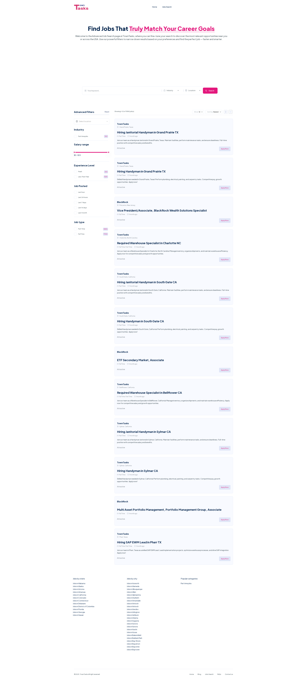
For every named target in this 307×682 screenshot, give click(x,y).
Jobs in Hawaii (78, 615)
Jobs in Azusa (132, 632)
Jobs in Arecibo (133, 609)
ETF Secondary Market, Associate (140, 360)
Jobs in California (79, 595)
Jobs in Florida (78, 609)
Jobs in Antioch (133, 603)
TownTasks (123, 123)
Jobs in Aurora (132, 624)
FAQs (219, 674)
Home (154, 7)
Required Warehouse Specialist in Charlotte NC (149, 243)
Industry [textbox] (170, 90)
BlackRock (122, 202)
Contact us (229, 674)
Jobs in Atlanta (132, 618)
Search (211, 91)
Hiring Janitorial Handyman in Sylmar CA (144, 431)
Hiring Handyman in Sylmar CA (137, 470)
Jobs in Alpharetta (134, 595)
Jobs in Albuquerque (134, 589)
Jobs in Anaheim (133, 598)
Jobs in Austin (132, 629)
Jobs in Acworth (133, 583)
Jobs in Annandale (134, 601)
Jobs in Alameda (133, 586)
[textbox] (92, 121)
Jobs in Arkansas (79, 592)
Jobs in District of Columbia (83, 606)
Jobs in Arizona (78, 589)
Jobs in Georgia (79, 612)
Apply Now (225, 149)
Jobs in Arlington (133, 612)
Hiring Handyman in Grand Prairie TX (141, 171)
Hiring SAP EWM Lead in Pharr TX (139, 542)
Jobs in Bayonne (133, 647)
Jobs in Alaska (78, 586)
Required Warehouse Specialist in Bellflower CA (149, 392)
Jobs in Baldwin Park (134, 638)
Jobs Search (167, 7)
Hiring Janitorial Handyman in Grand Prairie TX (147, 132)
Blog (199, 674)
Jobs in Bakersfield (134, 635)
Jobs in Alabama (79, 583)
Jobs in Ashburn (133, 615)
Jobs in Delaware (79, 603)
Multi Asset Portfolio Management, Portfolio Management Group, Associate (169, 509)
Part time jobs (186, 583)
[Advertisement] (150, 63)
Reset (107, 112)
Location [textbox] (191, 90)
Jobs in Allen (131, 592)
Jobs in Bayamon (133, 644)
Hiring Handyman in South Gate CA (140, 321)
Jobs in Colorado (79, 598)
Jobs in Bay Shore (133, 641)
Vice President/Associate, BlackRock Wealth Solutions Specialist (162, 210)
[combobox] (172, 90)
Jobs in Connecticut (80, 601)
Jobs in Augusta (133, 621)
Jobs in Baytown (133, 649)
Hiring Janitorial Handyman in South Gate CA (147, 282)
